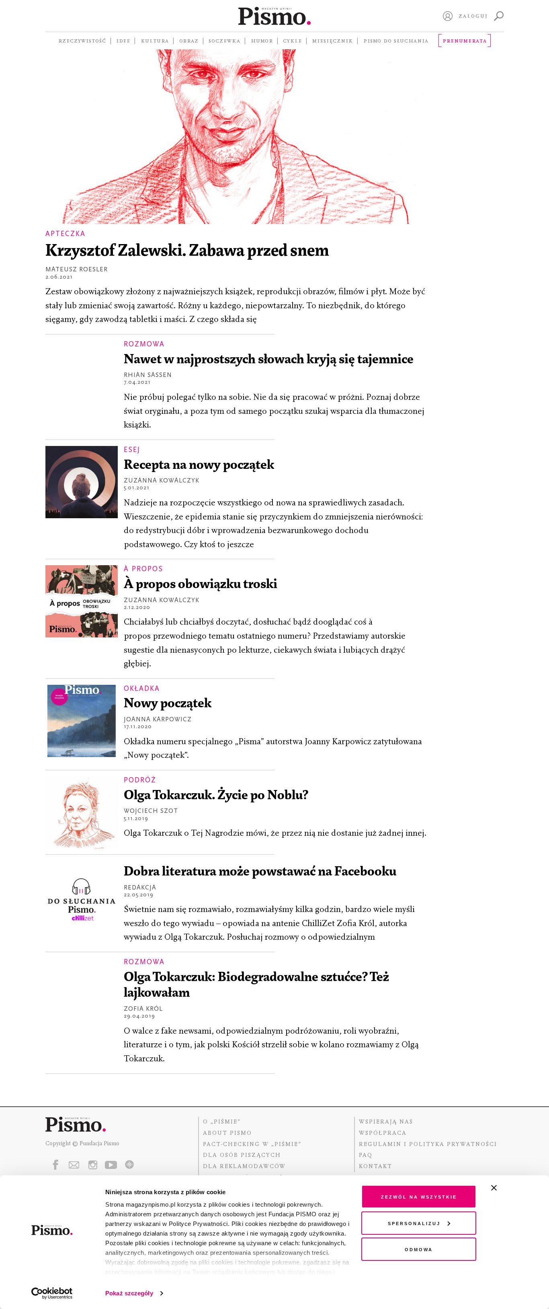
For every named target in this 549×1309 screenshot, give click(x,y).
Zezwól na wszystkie (419, 1196)
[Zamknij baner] (515, 1188)
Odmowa (419, 1249)
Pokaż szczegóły (129, 1293)
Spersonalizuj (414, 1222)
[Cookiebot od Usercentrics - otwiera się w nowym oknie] (52, 1293)
